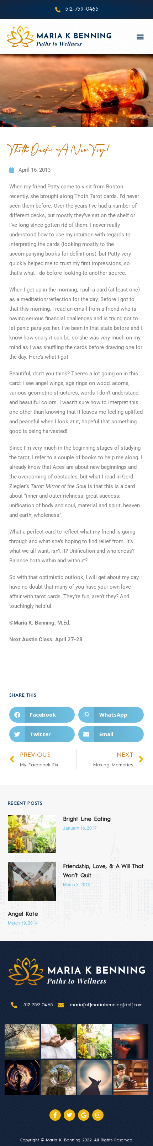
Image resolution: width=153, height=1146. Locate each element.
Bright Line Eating (87, 819)
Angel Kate (23, 914)
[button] (140, 36)
